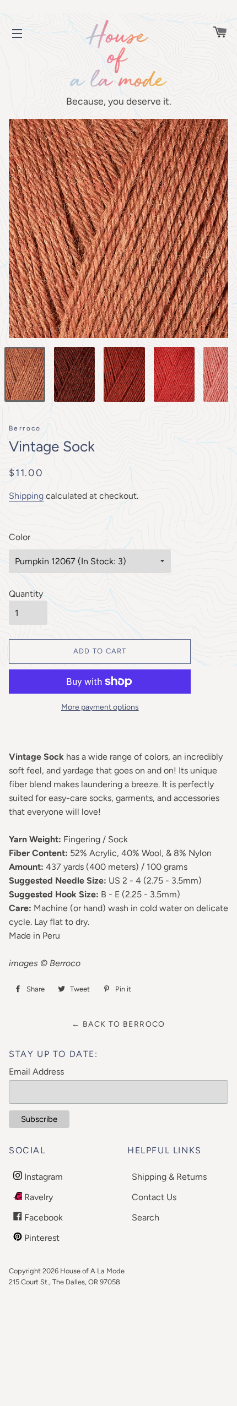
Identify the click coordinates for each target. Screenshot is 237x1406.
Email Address (36, 1071)
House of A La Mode (92, 1271)
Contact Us (154, 1197)
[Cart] (214, 33)
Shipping (26, 496)
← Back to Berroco (118, 1024)
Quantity (26, 593)
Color (19, 537)
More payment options (100, 707)
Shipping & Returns (169, 1176)
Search (145, 1217)
